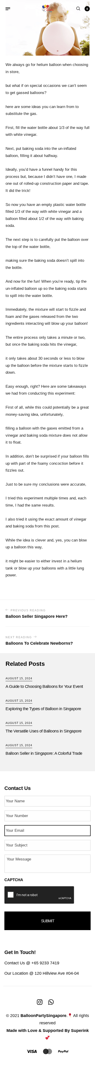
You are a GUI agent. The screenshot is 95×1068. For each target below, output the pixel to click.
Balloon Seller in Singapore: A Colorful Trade (44, 753)
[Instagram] (39, 1002)
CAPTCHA (13, 880)
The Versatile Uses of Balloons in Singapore (44, 731)
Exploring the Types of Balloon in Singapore (43, 708)
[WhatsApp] (51, 1002)
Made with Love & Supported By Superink (47, 1030)
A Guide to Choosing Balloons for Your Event (44, 686)
